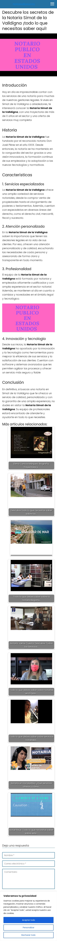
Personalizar (28, 927)
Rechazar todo (28, 935)
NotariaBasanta (24, 4)
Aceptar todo (28, 920)
